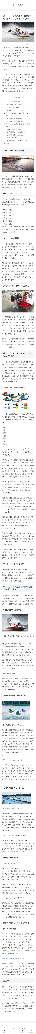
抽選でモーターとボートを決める (17, 110)
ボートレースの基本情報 (12, 102)
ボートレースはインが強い (15, 121)
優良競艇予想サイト (9, 958)
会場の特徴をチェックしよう (16, 135)
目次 (15, 98)
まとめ (7, 143)
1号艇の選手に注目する (14, 129)
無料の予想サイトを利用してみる (17, 140)
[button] (32, 562)
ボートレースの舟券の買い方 (16, 118)
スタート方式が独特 (13, 107)
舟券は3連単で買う (13, 138)
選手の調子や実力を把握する (16, 132)
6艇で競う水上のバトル (14, 104)
